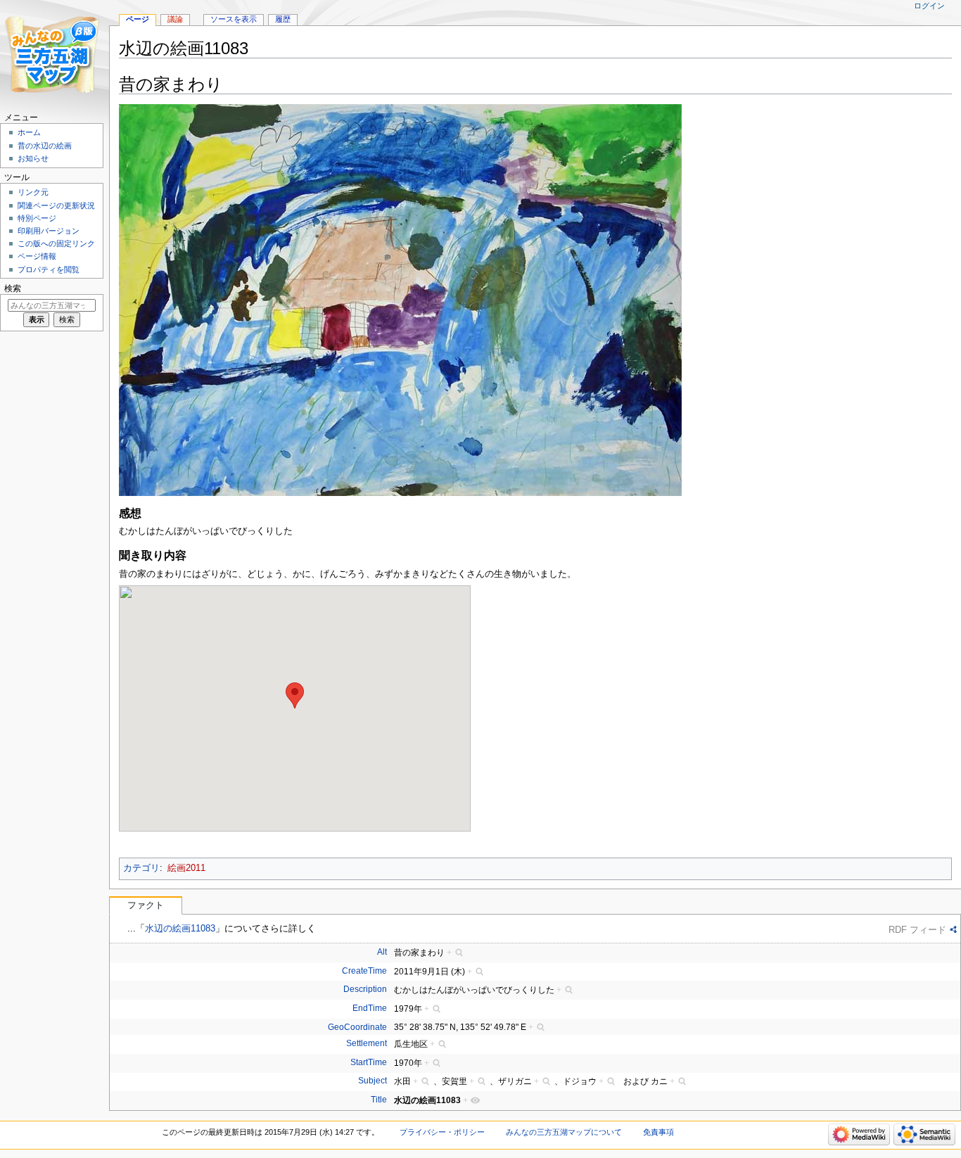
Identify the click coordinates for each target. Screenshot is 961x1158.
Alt (382, 952)
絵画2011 (186, 868)
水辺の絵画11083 (180, 928)
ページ (137, 19)
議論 (175, 19)
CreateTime (364, 971)
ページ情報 (37, 256)
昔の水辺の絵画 (45, 145)
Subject (372, 1081)
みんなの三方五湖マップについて (564, 1132)
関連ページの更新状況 (56, 205)
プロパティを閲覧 (48, 269)
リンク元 (33, 192)
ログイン (929, 5)
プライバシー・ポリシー (442, 1132)
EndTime (369, 1008)
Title (379, 1100)
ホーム (29, 132)
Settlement (366, 1043)
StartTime (368, 1062)
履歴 (283, 19)
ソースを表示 (233, 19)
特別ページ (37, 218)
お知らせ (33, 158)
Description (365, 989)
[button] (295, 695)
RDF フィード (917, 929)
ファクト (145, 905)
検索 (12, 288)
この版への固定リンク (56, 243)
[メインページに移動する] (54, 54)
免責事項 (658, 1132)
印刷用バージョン (48, 231)
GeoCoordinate (357, 1027)
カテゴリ (141, 868)
